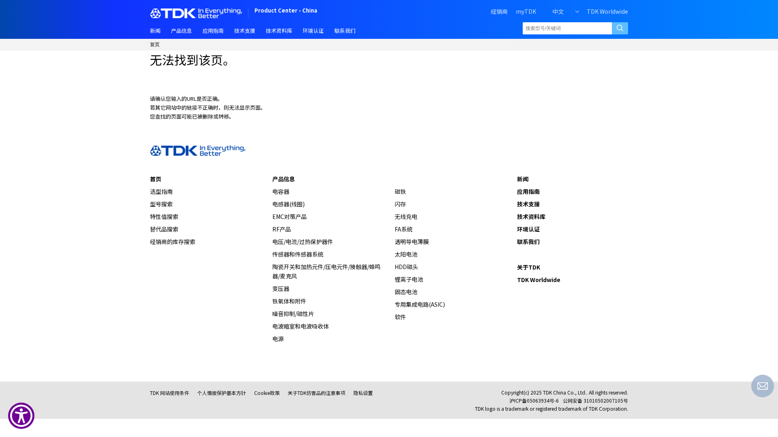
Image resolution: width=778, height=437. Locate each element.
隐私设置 (363, 392)
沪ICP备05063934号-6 (534, 400)
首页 (155, 44)
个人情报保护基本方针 (221, 392)
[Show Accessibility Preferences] (21, 416)
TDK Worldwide (607, 11)
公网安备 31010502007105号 (595, 400)
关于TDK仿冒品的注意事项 (316, 392)
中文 (558, 11)
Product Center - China (285, 11)
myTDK (526, 11)
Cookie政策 (267, 392)
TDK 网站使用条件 (169, 392)
